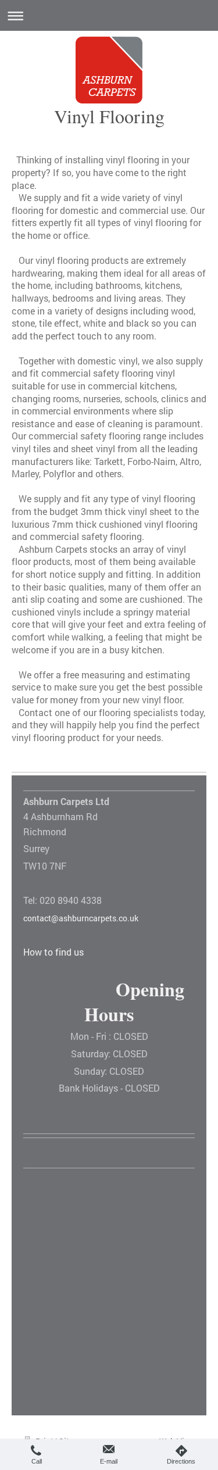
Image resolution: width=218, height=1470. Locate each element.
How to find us (53, 952)
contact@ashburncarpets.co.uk (80, 918)
